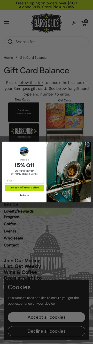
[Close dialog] (88, 145)
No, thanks (24, 195)
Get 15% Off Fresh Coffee (24, 187)
